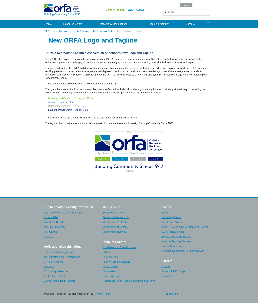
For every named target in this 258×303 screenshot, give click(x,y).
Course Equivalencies (56, 271)
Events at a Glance (172, 222)
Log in (186, 5)
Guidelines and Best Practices (119, 247)
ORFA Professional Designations (62, 257)
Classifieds (109, 271)
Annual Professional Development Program (185, 227)
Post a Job (167, 276)
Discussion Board (112, 276)
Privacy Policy (102, 294)
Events (165, 212)
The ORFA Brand (53, 222)
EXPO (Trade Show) (172, 231)
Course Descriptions (172, 246)
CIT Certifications (53, 261)
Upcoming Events (171, 217)
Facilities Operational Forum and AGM (182, 250)
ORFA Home (49, 31)
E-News (107, 252)
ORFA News (50, 231)
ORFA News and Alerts (103, 31)
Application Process (55, 276)
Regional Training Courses (176, 236)
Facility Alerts (110, 257)
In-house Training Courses (176, 241)
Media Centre (110, 266)
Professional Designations (58, 252)
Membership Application (116, 222)
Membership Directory (115, 227)
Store (130, 10)
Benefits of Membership (116, 217)
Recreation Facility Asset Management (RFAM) (129, 280)
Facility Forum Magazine (116, 261)
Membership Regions (114, 231)
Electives (49, 266)
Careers (165, 266)
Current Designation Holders (60, 280)
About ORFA (51, 217)
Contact (140, 10)
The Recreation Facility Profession (74, 31)
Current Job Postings (173, 271)
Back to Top (171, 294)
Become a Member (113, 212)
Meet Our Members (55, 227)
